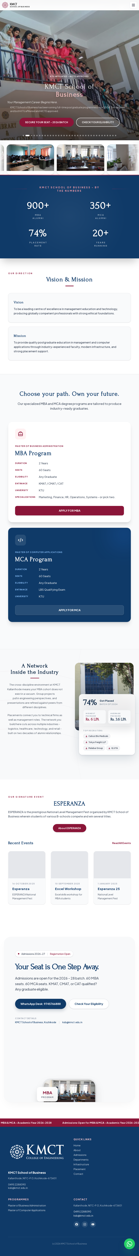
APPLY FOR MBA (69, 510)
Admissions (80, 1154)
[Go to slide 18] (72, 135)
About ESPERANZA (69, 828)
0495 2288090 (17, 1184)
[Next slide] (131, 73)
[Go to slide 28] (99, 135)
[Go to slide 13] (58, 135)
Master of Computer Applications (26, 1210)
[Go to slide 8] (45, 135)
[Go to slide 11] (53, 135)
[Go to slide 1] (23, 135)
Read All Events (121, 842)
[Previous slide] (7, 73)
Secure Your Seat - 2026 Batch (46, 122)
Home (77, 1145)
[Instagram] (85, 1224)
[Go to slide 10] (50, 135)
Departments (81, 1159)
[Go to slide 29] (102, 135)
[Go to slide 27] (96, 135)
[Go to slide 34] (115, 135)
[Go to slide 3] (30, 135)
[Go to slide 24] (88, 135)
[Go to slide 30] (104, 135)
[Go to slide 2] (26, 135)
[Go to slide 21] (80, 135)
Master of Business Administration (27, 1205)
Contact (78, 1173)
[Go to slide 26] (94, 135)
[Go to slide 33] (113, 135)
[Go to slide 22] (83, 135)
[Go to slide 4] (34, 135)
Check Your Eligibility (98, 122)
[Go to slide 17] (69, 135)
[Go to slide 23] (85, 135)
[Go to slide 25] (91, 135)
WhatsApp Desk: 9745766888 (41, 1004)
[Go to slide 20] (77, 135)
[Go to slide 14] (61, 135)
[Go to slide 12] (56, 135)
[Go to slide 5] (37, 135)
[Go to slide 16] (66, 135)
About (77, 1150)
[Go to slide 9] (47, 135)
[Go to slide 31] (107, 135)
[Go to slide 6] (39, 135)
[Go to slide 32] (110, 135)
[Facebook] (77, 1224)
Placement (80, 1169)
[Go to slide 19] (75, 135)
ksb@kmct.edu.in (72, 1022)
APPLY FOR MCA (70, 610)
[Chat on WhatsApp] (129, 1245)
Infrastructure (81, 1164)
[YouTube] (93, 1224)
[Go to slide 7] (42, 135)
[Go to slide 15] (64, 135)
